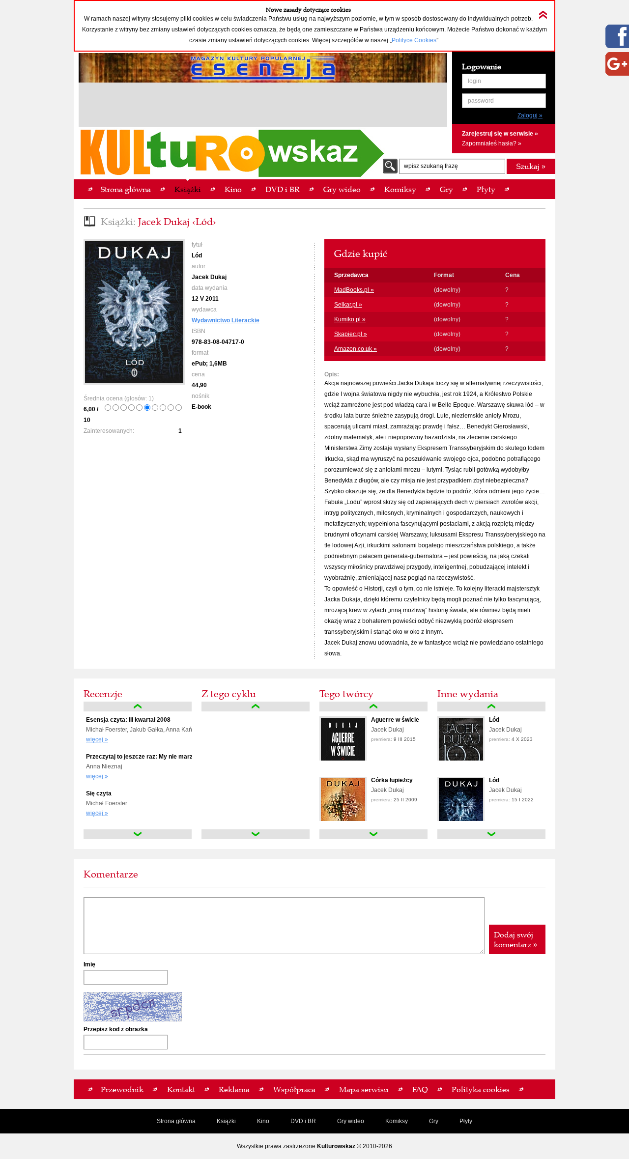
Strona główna (176, 1121)
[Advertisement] (263, 106)
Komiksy (396, 1121)
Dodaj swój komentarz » (515, 939)
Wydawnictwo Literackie (225, 320)
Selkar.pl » (348, 304)
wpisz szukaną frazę (431, 166)
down (138, 834)
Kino (263, 1121)
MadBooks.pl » (354, 289)
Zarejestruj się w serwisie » (500, 133)
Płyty (465, 1121)
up (138, 706)
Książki (226, 1121)
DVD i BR (303, 1121)
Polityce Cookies (414, 40)
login (474, 81)
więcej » (97, 739)
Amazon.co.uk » (355, 348)
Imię (89, 964)
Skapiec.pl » (350, 334)
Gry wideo (350, 1121)
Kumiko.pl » (350, 319)
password (481, 100)
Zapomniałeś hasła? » (491, 143)
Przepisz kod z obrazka (116, 1029)
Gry (433, 1121)
